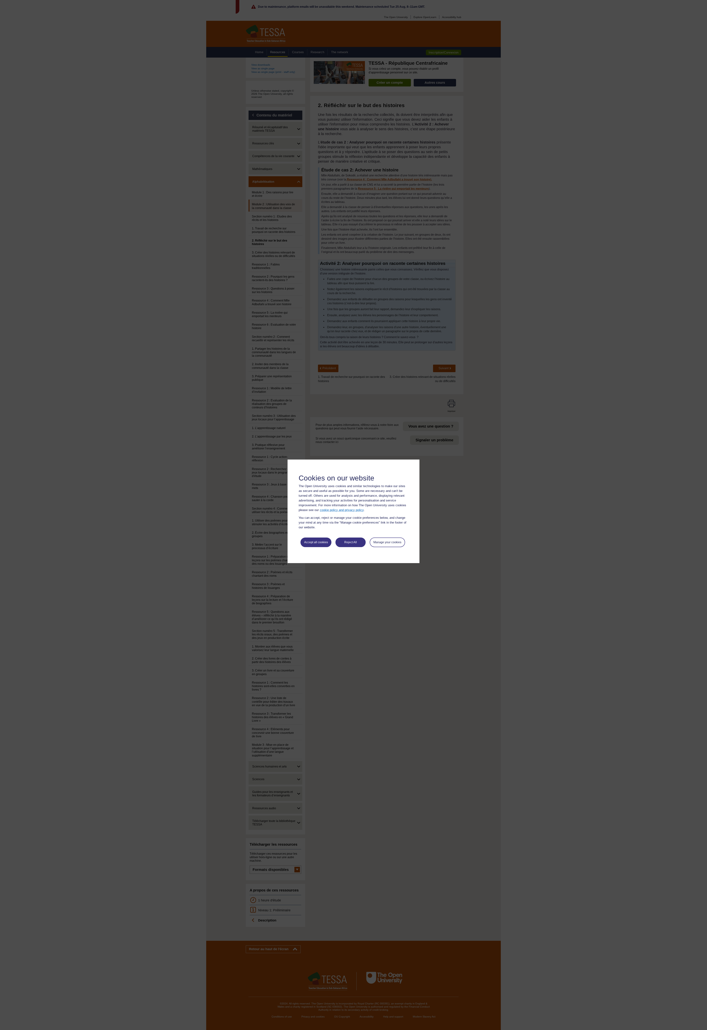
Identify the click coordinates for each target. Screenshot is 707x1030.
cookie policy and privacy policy (342, 510)
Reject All (350, 542)
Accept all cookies (316, 542)
